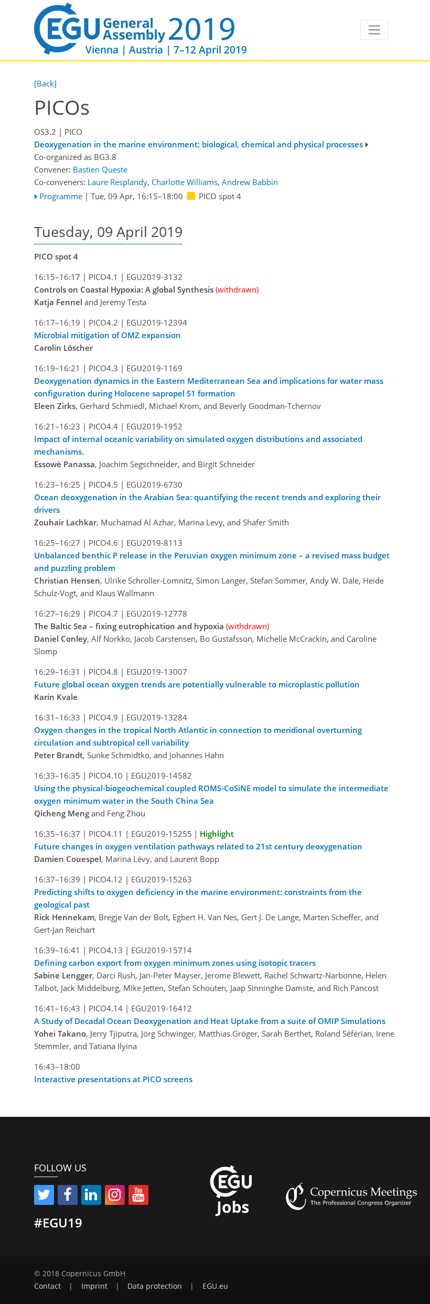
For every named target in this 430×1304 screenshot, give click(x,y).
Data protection (154, 1286)
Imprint (94, 1286)
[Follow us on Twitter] (44, 1196)
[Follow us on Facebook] (68, 1196)
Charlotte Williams (185, 182)
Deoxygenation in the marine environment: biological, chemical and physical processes (198, 144)
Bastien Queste (100, 169)
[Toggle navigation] (374, 30)
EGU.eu (215, 1286)
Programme (60, 196)
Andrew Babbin (250, 182)
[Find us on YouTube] (138, 1196)
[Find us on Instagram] (115, 1196)
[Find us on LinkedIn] (91, 1196)
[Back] (45, 83)
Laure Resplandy (117, 182)
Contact (47, 1286)
